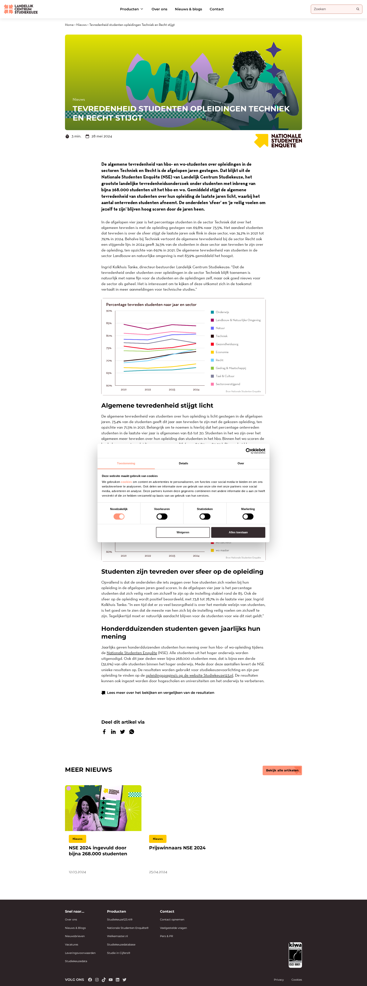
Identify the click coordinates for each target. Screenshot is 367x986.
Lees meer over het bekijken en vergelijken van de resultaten (160, 693)
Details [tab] (183, 463)
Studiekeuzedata (76, 961)
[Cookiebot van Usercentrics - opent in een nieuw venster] (248, 451)
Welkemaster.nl (117, 936)
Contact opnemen (172, 919)
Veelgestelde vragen (173, 928)
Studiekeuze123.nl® (119, 919)
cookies (126, 481)
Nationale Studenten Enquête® (128, 928)
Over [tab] (241, 463)
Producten (129, 9)
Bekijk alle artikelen (282, 770)
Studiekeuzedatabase (121, 944)
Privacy (279, 979)
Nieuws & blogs (188, 9)
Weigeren (183, 532)
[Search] (357, 9)
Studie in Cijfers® (118, 953)
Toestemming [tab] (126, 463)
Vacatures (71, 944)
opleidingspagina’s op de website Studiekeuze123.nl (189, 675)
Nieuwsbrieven (75, 936)
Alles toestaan (238, 532)
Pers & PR (166, 936)
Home (69, 24)
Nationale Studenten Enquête (132, 652)
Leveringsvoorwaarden (80, 953)
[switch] (162, 516)
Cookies (296, 979)
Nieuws (81, 24)
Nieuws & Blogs (75, 928)
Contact (217, 9)
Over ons (159, 9)
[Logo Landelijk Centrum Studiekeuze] (21, 9)
